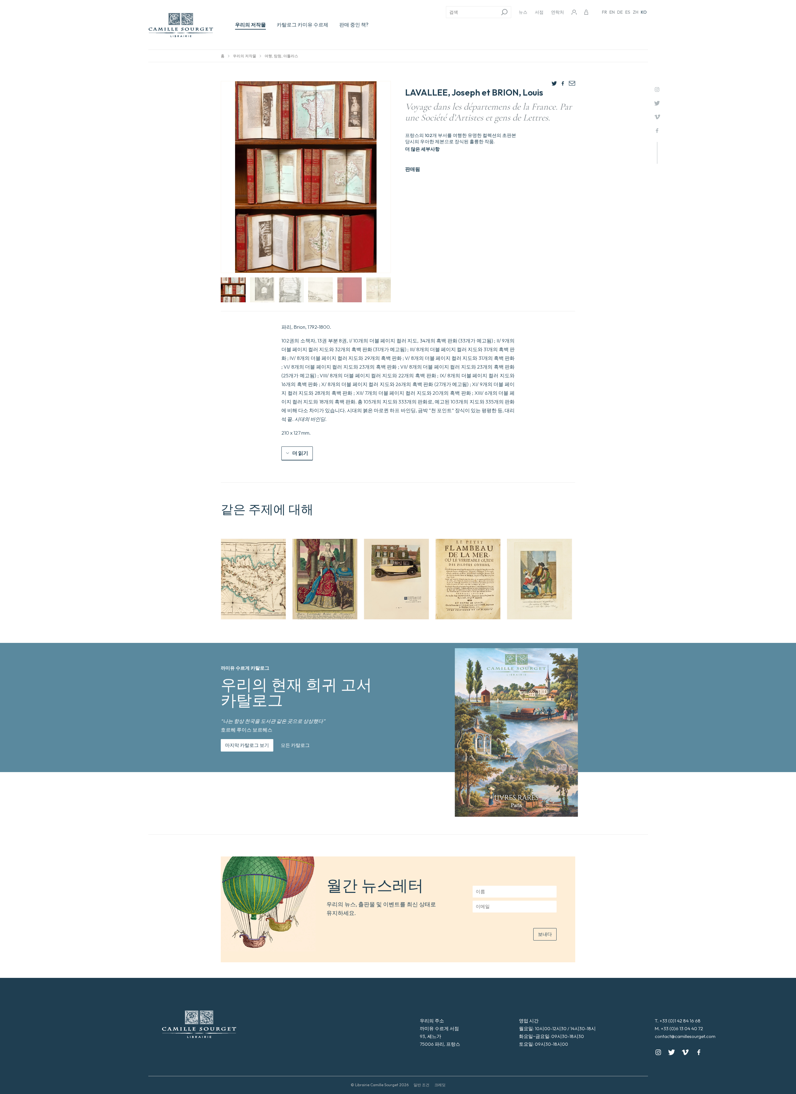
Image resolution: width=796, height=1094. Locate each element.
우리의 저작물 (250, 24)
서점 (539, 12)
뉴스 (523, 12)
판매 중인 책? (353, 24)
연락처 (557, 12)
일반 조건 (421, 1084)
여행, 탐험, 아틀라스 (281, 56)
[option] (253, 579)
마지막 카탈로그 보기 (247, 745)
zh (635, 12)
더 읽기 (300, 453)
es (627, 12)
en (612, 12)
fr (604, 12)
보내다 (545, 934)
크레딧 (440, 1084)
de (620, 12)
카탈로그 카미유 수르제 (302, 24)
